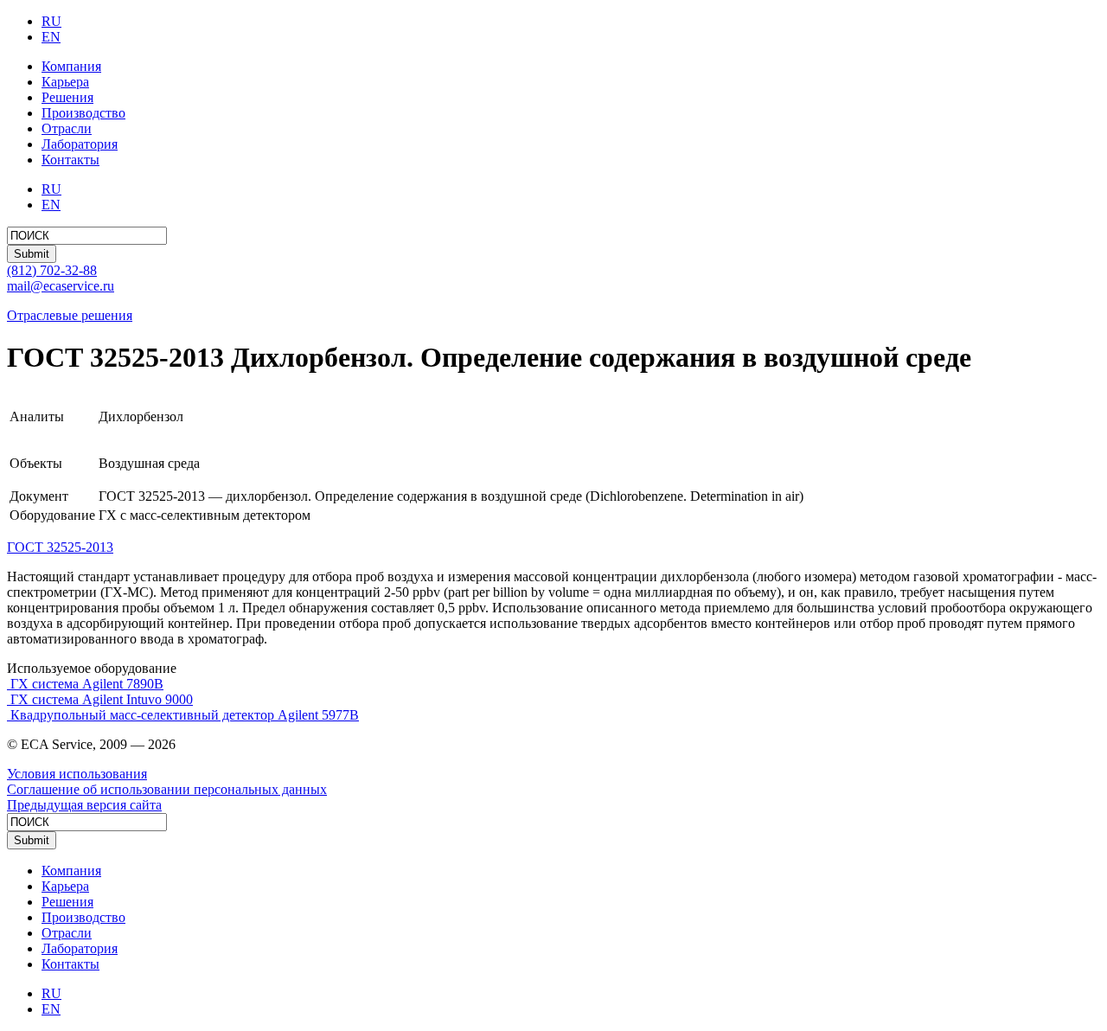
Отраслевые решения (69, 315)
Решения (67, 97)
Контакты (70, 159)
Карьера (65, 81)
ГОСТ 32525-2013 (60, 547)
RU (51, 21)
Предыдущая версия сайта (84, 804)
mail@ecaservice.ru (60, 286)
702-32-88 (52, 270)
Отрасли (67, 128)
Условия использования (77, 773)
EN (51, 36)
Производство (83, 113)
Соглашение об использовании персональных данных (167, 789)
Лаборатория (80, 144)
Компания (71, 66)
